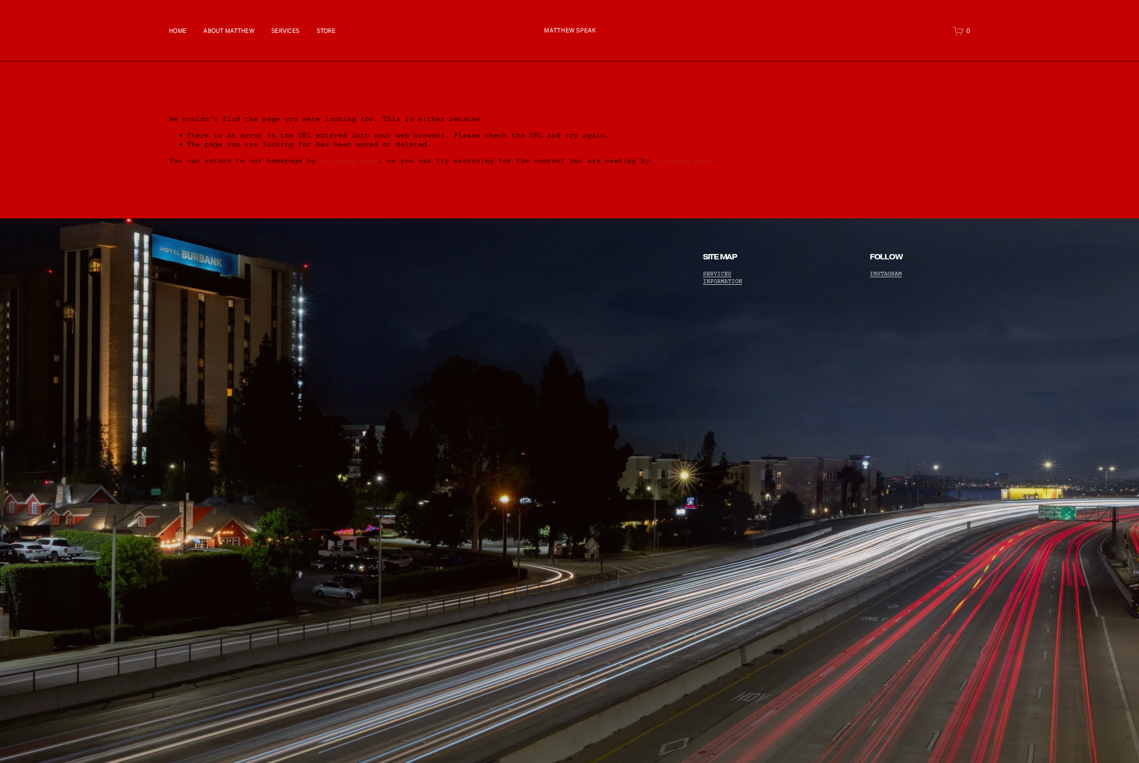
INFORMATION (722, 281)
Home (177, 31)
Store (326, 31)
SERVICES (717, 273)
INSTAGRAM (886, 273)
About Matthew (228, 31)
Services (285, 31)
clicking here (349, 161)
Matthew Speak (570, 30)
